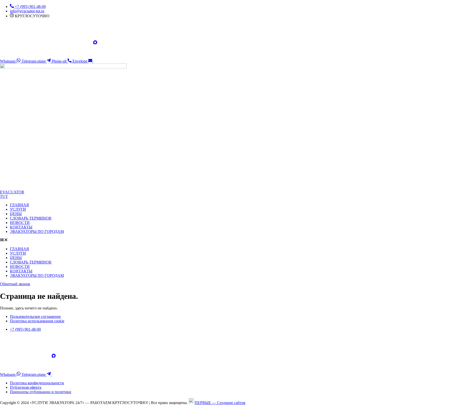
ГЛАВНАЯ (19, 205)
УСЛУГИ (18, 209)
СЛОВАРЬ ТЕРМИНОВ (30, 218)
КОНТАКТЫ (21, 227)
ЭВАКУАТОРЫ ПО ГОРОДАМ (37, 231)
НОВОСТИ (20, 223)
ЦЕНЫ (16, 214)
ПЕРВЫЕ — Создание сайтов (220, 403)
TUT (4, 196)
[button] (237, 240)
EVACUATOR (12, 192)
